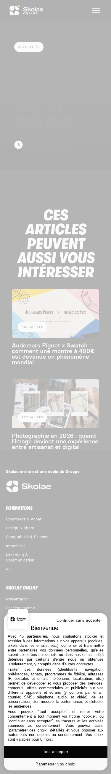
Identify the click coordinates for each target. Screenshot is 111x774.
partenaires (37, 636)
